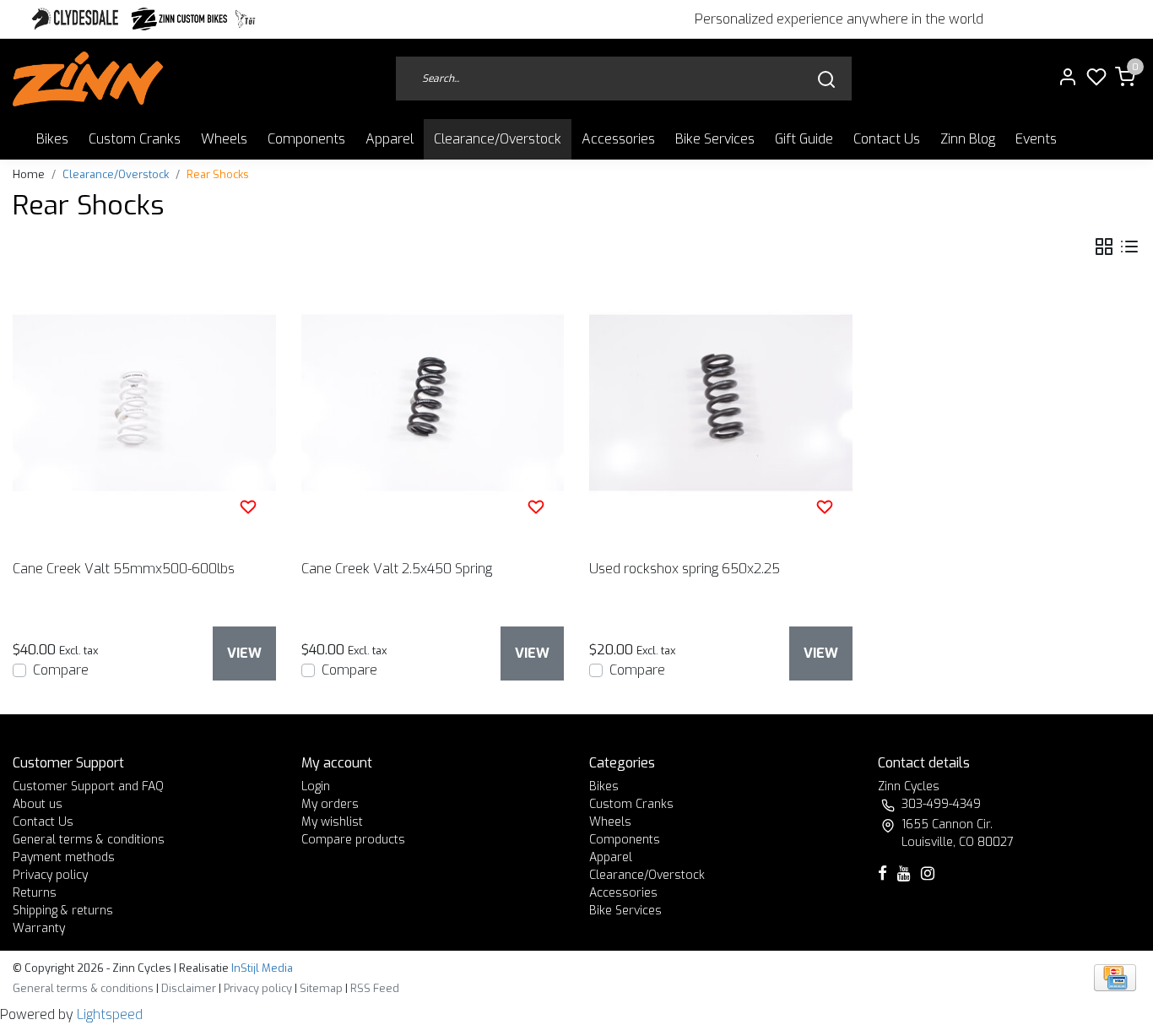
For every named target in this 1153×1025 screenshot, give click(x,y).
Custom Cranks (135, 139)
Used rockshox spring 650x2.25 (684, 569)
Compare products (353, 840)
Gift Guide (804, 139)
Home (29, 174)
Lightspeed (110, 1014)
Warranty (39, 928)
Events (1036, 139)
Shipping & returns (63, 911)
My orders (330, 804)
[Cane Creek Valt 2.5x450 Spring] (433, 402)
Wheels (224, 139)
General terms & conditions (89, 840)
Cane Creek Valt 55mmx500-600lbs (124, 569)
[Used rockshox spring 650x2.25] (721, 402)
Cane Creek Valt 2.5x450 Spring (396, 569)
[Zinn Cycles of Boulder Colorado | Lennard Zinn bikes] (88, 79)
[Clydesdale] (76, 19)
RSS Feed (374, 988)
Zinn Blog (967, 139)
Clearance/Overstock (497, 139)
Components (306, 139)
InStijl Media (261, 968)
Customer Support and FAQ (88, 786)
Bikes (52, 139)
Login (315, 786)
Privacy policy (50, 875)
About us (37, 804)
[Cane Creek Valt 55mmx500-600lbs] (144, 402)
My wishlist (332, 822)
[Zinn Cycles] (179, 19)
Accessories (618, 139)
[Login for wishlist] (248, 506)
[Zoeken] (826, 79)
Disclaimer (188, 988)
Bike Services (715, 139)
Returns (35, 893)
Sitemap (321, 988)
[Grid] (1104, 247)
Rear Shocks (218, 174)
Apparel (389, 139)
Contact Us (886, 139)
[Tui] (245, 19)
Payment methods (64, 857)
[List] (1129, 247)
